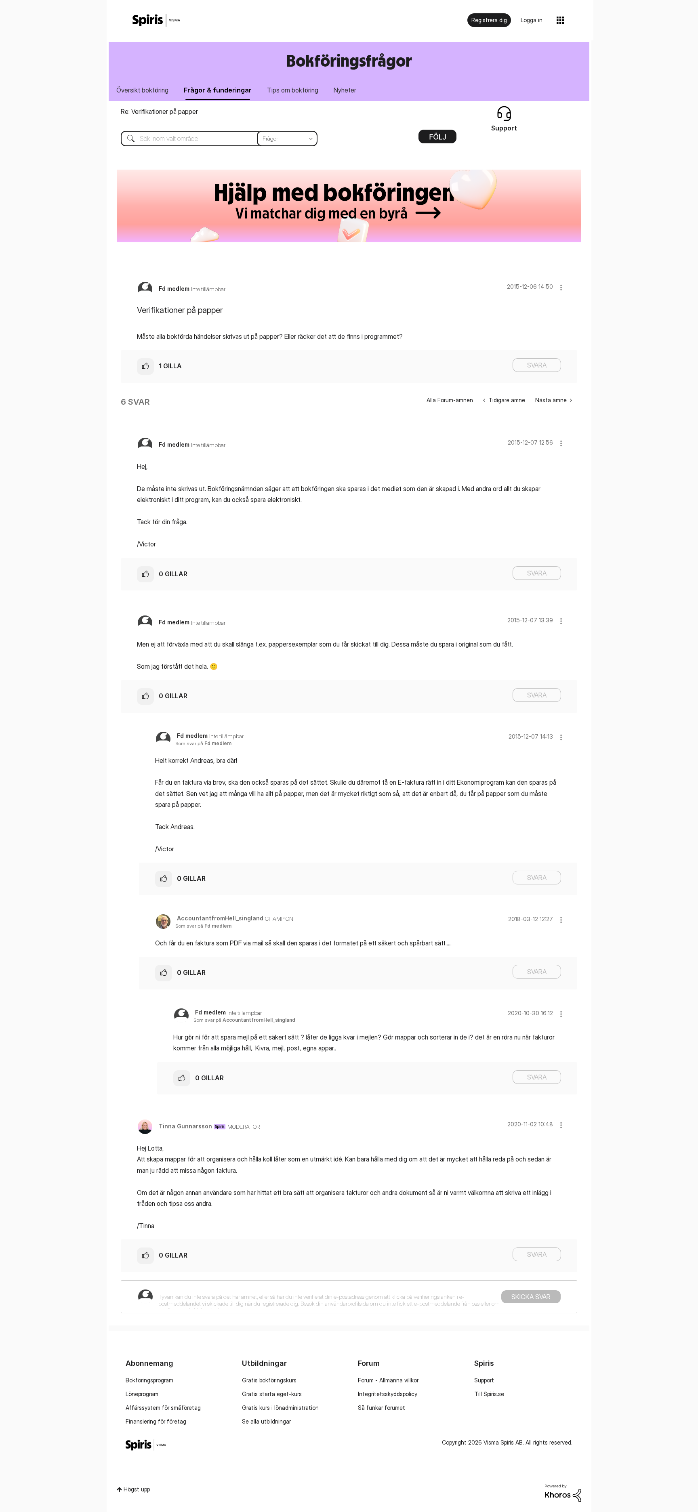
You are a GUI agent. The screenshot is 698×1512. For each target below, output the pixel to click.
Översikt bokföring (142, 90)
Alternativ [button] (437, 139)
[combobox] (213, 138)
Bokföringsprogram (149, 1380)
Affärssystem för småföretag (163, 1407)
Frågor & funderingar (218, 90)
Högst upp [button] (137, 1489)
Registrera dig (489, 20)
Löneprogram (142, 1393)
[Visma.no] (156, 20)
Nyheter (345, 90)
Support (484, 1380)
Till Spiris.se (489, 1393)
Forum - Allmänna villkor (388, 1380)
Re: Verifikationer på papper (159, 111)
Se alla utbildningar (266, 1421)
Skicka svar (531, 1297)
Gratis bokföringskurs (269, 1380)
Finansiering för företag (156, 1421)
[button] (561, 287)
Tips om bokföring (292, 90)
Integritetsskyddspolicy (387, 1393)
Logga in (531, 20)
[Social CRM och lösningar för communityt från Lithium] (563, 1492)
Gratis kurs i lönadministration (280, 1407)
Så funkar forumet (381, 1407)
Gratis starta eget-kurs (272, 1393)
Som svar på (203, 743)
